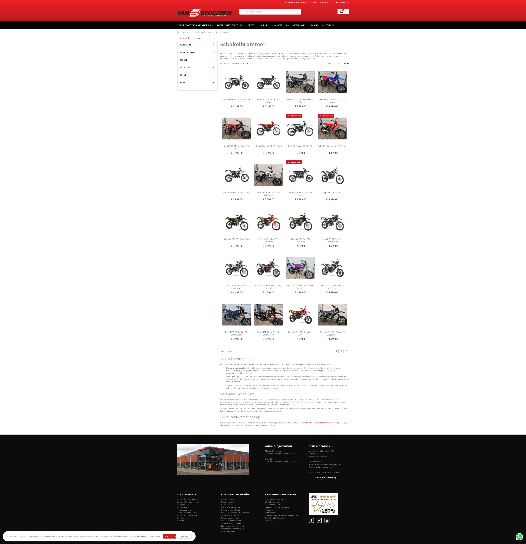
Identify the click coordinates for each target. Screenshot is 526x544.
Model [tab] (183, 59)
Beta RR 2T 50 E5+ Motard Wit (236, 99)
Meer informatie (139, 536)
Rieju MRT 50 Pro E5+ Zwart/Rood (236, 286)
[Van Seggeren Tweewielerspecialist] (204, 13)
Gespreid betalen (272, 504)
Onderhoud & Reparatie (275, 518)
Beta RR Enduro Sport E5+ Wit (236, 192)
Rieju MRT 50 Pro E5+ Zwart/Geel (300, 240)
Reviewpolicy (182, 518)
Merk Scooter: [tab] (188, 52)
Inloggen (324, 2)
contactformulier (325, 423)
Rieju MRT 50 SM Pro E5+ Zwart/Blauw (236, 333)
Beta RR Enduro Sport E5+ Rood (332, 146)
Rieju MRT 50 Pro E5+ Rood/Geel (268, 240)
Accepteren (170, 536)
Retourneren (182, 507)
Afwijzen (184, 536)
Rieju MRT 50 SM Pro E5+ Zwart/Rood (268, 333)
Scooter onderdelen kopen (232, 528)
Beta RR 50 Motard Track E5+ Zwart (236, 147)
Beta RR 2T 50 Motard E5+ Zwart (269, 100)
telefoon (312, 423)
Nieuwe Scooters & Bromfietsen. (196, 32)
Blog (313, 2)
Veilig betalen (183, 504)
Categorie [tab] (185, 44)
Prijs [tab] (182, 82)
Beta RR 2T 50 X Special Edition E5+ (300, 100)
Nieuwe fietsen (227, 502)
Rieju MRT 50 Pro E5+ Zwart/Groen (332, 240)
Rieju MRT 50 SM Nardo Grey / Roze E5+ (300, 286)
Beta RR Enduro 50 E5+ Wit (300, 146)
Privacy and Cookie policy (187, 515)
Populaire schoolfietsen (231, 510)
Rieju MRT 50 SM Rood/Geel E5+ (300, 333)
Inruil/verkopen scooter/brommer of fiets (282, 515)
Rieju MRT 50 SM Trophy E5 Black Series (332, 333)
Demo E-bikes (227, 504)
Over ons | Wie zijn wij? (274, 499)
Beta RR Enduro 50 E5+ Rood (268, 146)
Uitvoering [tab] (186, 67)
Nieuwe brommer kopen (231, 520)
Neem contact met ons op (296, 2)
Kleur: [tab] (183, 74)
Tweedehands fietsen (230, 515)
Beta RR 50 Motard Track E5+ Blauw (332, 100)
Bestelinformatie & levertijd (188, 499)
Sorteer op (224, 63)
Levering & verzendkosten (188, 502)
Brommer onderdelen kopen (233, 526)
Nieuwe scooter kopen (230, 518)
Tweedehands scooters (231, 523)
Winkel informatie (272, 502)
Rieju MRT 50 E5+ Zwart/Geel (237, 239)
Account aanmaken (340, 2)
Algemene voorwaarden (187, 512)
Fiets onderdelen (228, 531)
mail (306, 423)
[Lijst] (348, 63)
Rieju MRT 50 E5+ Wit (332, 192)
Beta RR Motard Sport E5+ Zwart (300, 193)
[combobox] (270, 12)
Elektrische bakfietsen (230, 507)
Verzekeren (270, 512)
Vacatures (269, 520)
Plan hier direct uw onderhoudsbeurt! (324, 472)
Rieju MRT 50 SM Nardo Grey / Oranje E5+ (268, 286)
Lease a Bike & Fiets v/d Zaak (277, 507)
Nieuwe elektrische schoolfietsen (235, 512)
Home (178, 32)
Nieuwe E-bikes (227, 499)
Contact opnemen (184, 510)
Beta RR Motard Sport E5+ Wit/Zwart (268, 193)
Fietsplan (269, 510)
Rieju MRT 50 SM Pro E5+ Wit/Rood (332, 286)
